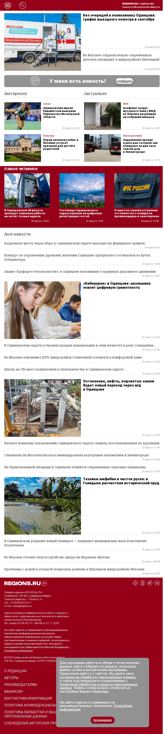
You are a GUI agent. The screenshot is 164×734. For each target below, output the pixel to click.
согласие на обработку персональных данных (98, 677)
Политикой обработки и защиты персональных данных (99, 686)
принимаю (102, 720)
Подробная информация (18, 650)
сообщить (125, 81)
